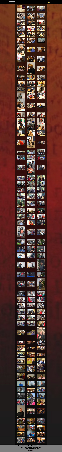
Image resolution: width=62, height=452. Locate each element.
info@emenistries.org (33, 447)
